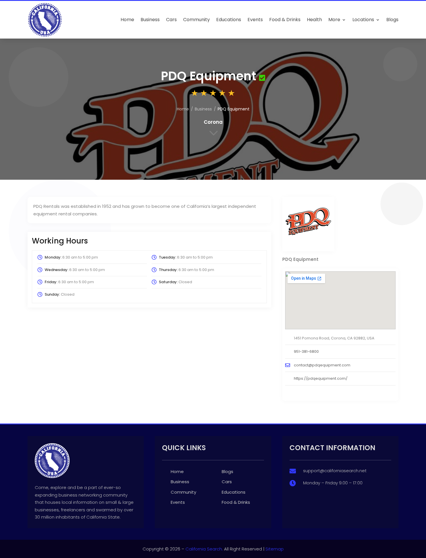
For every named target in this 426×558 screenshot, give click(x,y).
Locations (363, 19)
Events (255, 19)
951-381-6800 (306, 351)
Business (150, 19)
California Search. (204, 549)
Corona (213, 122)
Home (127, 19)
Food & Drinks (285, 19)
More (334, 19)
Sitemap (274, 549)
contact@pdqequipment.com (322, 365)
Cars (171, 19)
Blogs (392, 19)
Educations (228, 19)
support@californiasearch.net (335, 471)
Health (314, 19)
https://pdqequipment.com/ (320, 378)
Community (196, 19)
